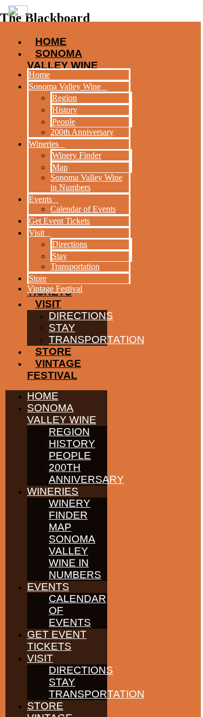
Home (42, 396)
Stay (62, 327)
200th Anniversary (86, 473)
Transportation (97, 339)
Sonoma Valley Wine (61, 413)
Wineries (52, 491)
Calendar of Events (83, 209)
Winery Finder (69, 509)
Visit (40, 658)
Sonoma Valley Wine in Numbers (75, 556)
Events (48, 586)
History (72, 443)
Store (53, 351)
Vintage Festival (54, 369)
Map (60, 527)
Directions (81, 315)
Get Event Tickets (57, 640)
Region (69, 431)
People (70, 455)
